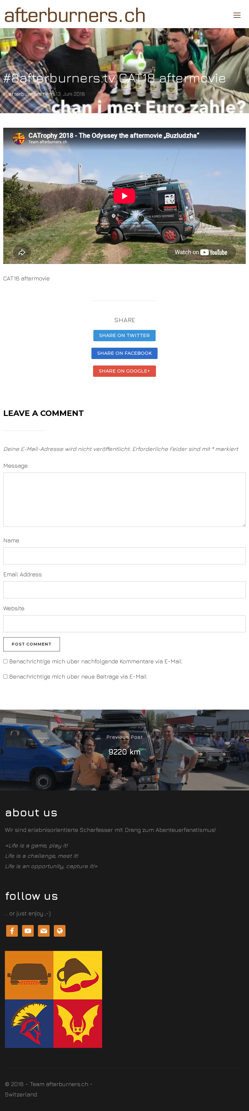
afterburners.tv (27, 94)
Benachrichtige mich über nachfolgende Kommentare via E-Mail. (96, 661)
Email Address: (23, 574)
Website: (14, 608)
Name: (11, 540)
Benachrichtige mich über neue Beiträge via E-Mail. (78, 676)
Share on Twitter (124, 335)
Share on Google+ (124, 371)
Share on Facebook (124, 353)
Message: (16, 465)
